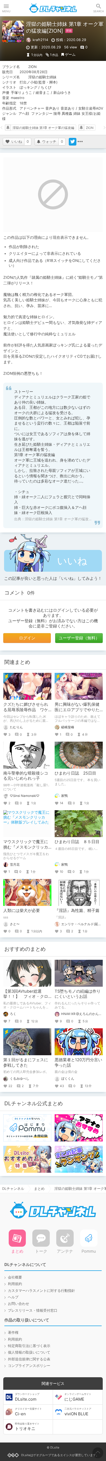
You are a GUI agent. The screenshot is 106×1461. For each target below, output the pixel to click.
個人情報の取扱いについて (29, 1352)
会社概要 (15, 1277)
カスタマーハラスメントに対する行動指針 (41, 1291)
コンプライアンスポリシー (29, 1366)
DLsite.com (27, 1397)
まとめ (39, 1189)
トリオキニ (27, 1426)
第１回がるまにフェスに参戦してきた (25, 1062)
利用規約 (15, 1284)
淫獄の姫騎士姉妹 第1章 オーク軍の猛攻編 (43, 128)
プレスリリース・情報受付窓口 (32, 1310)
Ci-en (28, 1411)
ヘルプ (13, 1297)
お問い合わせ (18, 1304)
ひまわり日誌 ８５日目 (77, 841)
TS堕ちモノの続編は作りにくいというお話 (78, 994)
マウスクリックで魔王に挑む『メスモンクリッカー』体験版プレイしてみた (25, 849)
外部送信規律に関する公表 (29, 1359)
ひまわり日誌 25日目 (75, 773)
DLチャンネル (53, 8)
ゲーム (70, 54)
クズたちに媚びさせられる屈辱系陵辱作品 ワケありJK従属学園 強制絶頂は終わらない (26, 712)
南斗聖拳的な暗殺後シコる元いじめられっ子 (25, 776)
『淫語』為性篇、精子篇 (77, 910)
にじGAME (77, 1397)
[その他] (80, 142)
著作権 (13, 1332)
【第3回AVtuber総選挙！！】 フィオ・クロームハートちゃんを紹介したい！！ (25, 999)
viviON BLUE (77, 1411)
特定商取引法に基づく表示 (29, 1346)
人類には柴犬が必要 (21, 910)
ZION (89, 128)
